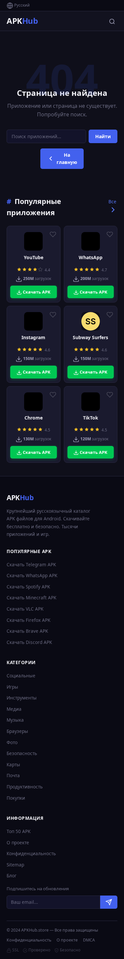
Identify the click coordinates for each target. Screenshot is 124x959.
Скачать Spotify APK (28, 586)
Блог (12, 875)
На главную (67, 158)
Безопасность (22, 753)
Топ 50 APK (18, 831)
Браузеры (17, 731)
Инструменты (22, 698)
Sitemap (15, 864)
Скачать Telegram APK (31, 564)
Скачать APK (36, 292)
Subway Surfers (90, 337)
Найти (103, 136)
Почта (13, 775)
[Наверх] (106, 948)
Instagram (33, 337)
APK (22, 20)
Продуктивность (25, 786)
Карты (13, 764)
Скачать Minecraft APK (31, 597)
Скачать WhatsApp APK (32, 575)
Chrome (33, 418)
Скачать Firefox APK (28, 620)
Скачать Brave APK (27, 631)
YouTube (33, 257)
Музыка (15, 720)
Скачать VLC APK (25, 609)
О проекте (18, 842)
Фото (12, 742)
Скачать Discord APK (29, 642)
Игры (12, 687)
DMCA (89, 940)
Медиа (14, 709)
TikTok (90, 418)
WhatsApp (91, 257)
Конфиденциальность (31, 853)
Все (112, 201)
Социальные (21, 675)
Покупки (16, 798)
